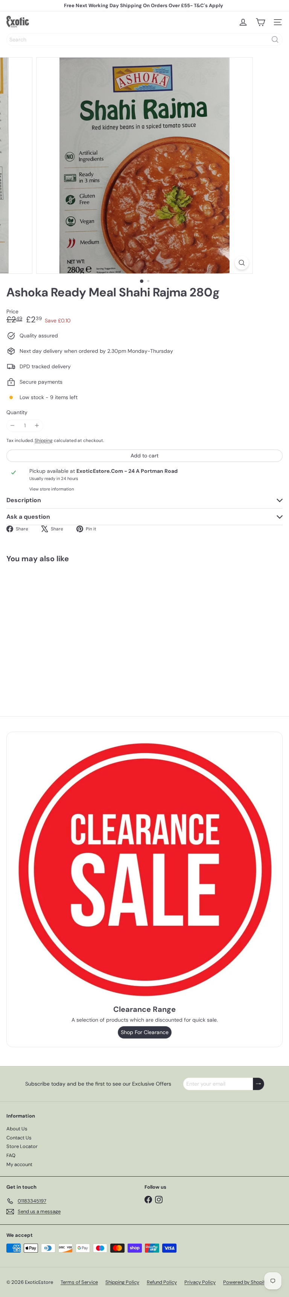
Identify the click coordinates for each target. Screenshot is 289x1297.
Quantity (16, 412)
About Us (16, 1128)
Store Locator (22, 1146)
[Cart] (260, 22)
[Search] (275, 39)
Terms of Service (79, 1282)
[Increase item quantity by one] (37, 425)
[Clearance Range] (144, 869)
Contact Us (19, 1137)
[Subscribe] (258, 1084)
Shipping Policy (122, 1282)
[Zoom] (242, 263)
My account (19, 1164)
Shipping (44, 440)
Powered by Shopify (245, 1282)
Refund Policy (162, 1282)
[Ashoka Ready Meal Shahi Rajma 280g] (53, 627)
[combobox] (144, 39)
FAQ (10, 1155)
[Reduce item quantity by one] (12, 425)
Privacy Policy (200, 1282)
